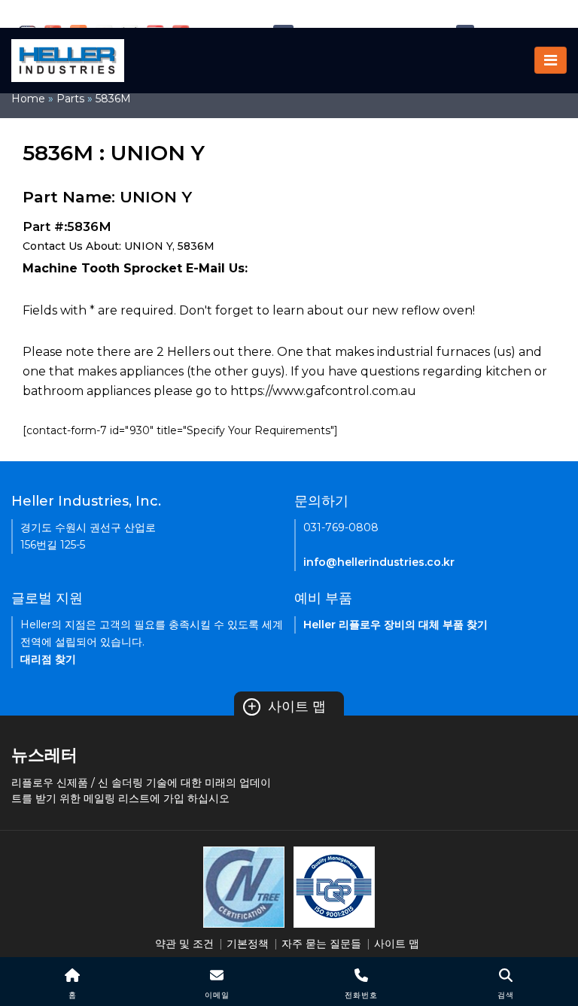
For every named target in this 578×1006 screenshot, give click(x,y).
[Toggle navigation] (550, 60)
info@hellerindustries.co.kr (379, 562)
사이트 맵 (286, 706)
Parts (70, 98)
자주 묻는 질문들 (321, 943)
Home (28, 98)
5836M (113, 98)
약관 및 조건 (184, 943)
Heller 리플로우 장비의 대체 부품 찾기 (395, 624)
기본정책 (248, 943)
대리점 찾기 (48, 659)
